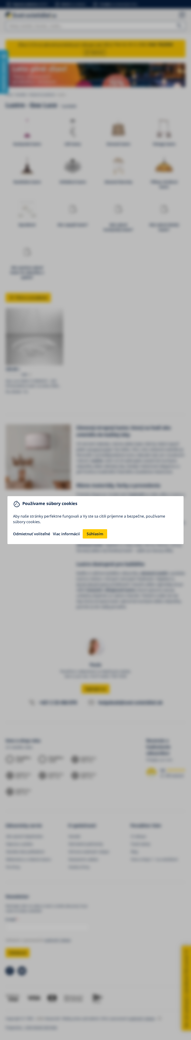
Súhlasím (95, 533)
